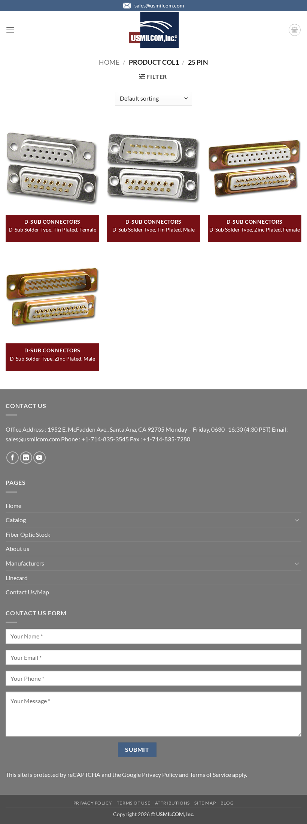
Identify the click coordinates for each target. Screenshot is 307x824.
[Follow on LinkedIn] (26, 457)
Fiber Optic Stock (28, 534)
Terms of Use (133, 803)
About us (17, 548)
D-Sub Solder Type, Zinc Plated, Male (52, 358)
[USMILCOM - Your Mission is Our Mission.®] (153, 30)
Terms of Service (210, 774)
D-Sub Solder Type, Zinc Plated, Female (254, 229)
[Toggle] (296, 519)
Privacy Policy (160, 774)
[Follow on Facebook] (12, 457)
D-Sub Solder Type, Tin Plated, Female (52, 229)
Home (109, 62)
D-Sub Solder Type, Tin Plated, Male (153, 229)
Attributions (172, 803)
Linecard (17, 577)
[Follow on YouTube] (39, 457)
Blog (227, 803)
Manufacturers (25, 563)
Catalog (16, 519)
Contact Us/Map (27, 591)
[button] (10, 30)
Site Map (205, 803)
